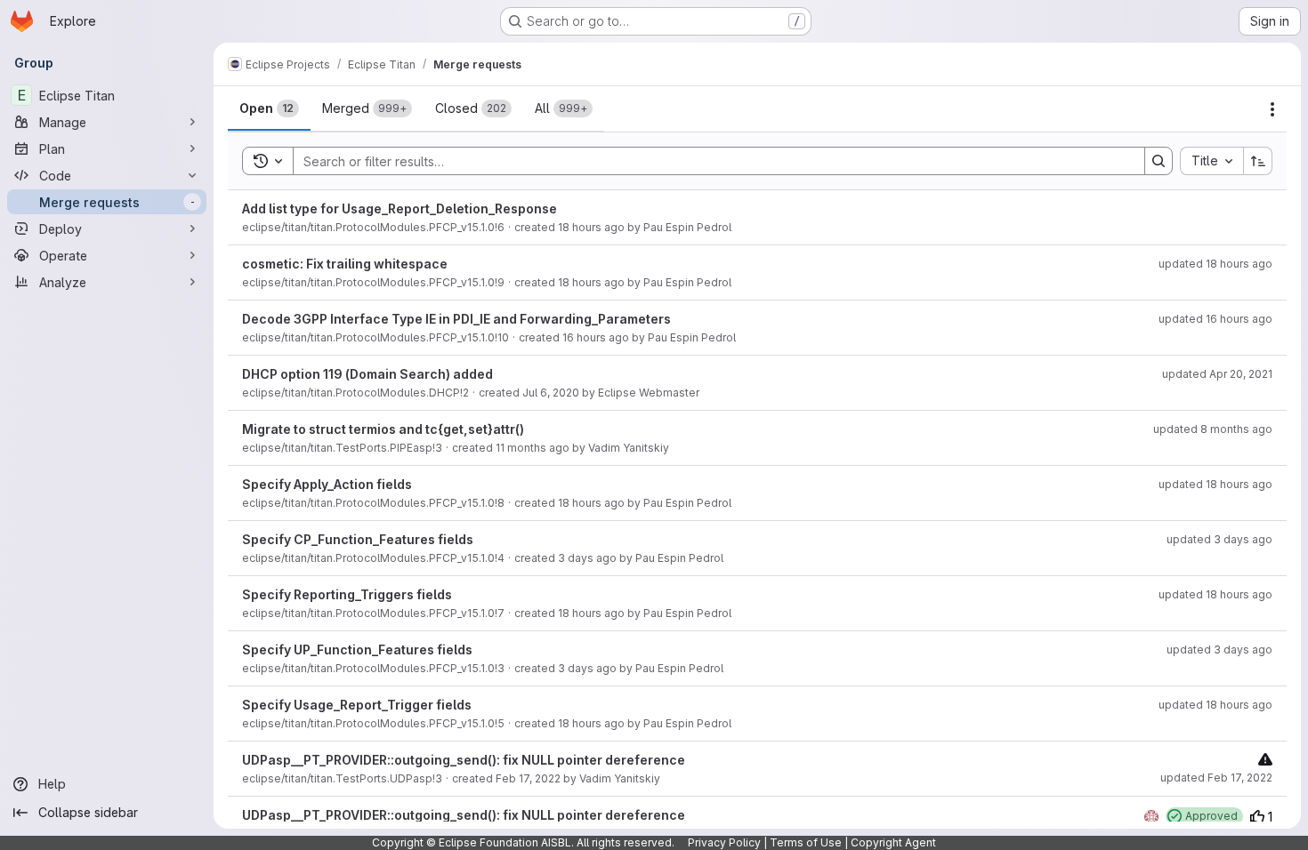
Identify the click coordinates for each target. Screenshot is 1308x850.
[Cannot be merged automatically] (1265, 758)
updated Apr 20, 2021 (1217, 374)
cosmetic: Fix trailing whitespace (345, 263)
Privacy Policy (724, 842)
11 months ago (532, 447)
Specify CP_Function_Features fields (357, 539)
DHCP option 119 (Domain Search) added (367, 373)
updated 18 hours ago (1215, 263)
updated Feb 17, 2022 (1216, 777)
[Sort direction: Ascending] (1258, 161)
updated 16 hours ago (1215, 318)
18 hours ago (591, 227)
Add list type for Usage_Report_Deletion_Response (399, 208)
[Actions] (1272, 109)
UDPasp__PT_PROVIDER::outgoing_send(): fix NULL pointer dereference (463, 759)
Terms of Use (806, 842)
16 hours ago (595, 337)
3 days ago (587, 558)
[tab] (269, 108)
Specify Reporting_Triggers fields (347, 594)
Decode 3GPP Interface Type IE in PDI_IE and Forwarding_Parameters (456, 318)
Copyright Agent (893, 842)
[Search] (1158, 161)
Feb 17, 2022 (528, 778)
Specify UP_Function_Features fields (357, 649)
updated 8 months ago (1212, 429)
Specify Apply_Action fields (327, 484)
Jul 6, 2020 (550, 392)
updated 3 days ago (1219, 539)
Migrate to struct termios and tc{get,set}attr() (383, 429)
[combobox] (1211, 161)
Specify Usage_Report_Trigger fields (357, 704)
